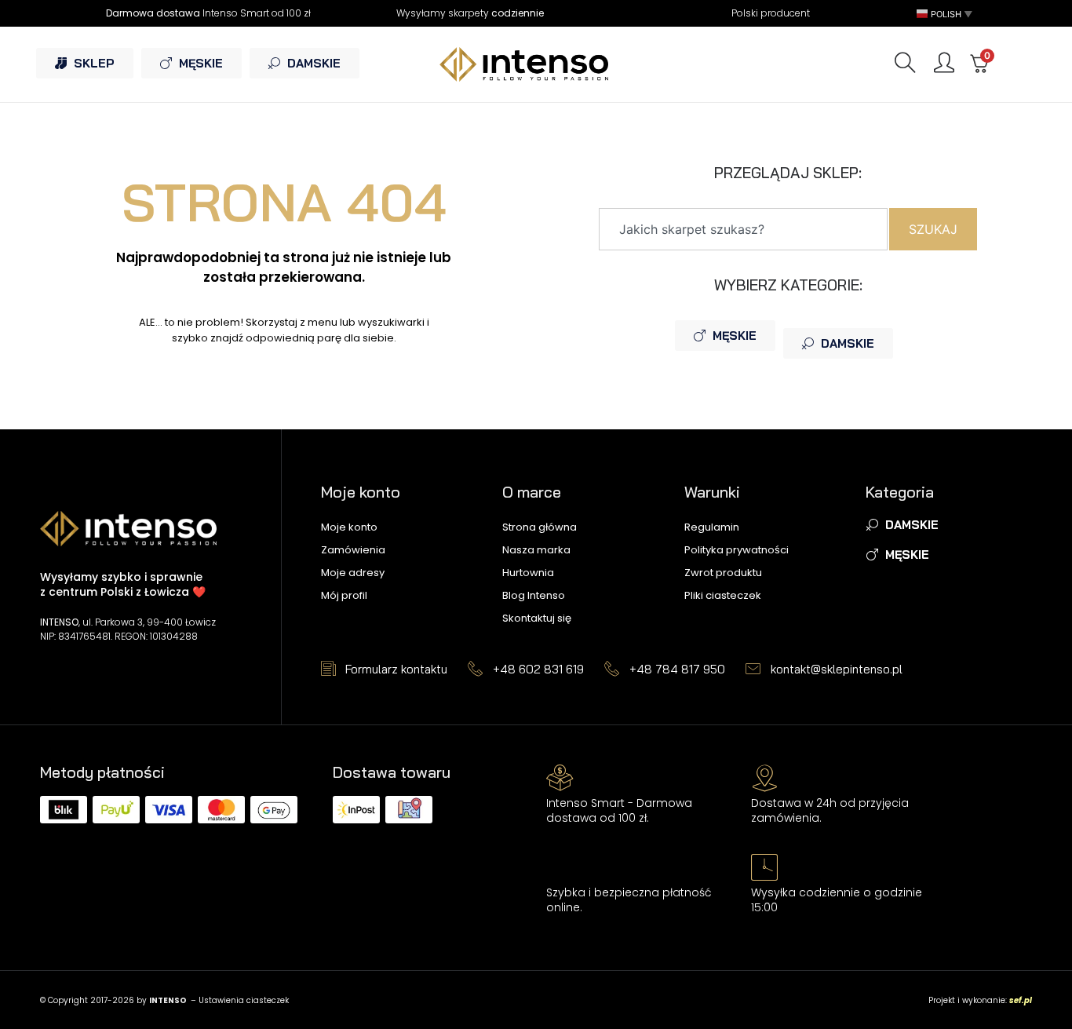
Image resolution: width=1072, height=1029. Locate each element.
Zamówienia (353, 549)
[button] (945, 13)
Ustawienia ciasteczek (244, 1000)
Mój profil (344, 595)
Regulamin (711, 527)
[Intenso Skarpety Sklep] (536, 64)
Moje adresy (353, 572)
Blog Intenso (533, 595)
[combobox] (743, 229)
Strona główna (539, 527)
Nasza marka (536, 549)
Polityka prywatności (736, 549)
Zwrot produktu (723, 572)
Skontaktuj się (536, 618)
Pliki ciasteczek (722, 595)
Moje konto (349, 527)
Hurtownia (528, 572)
